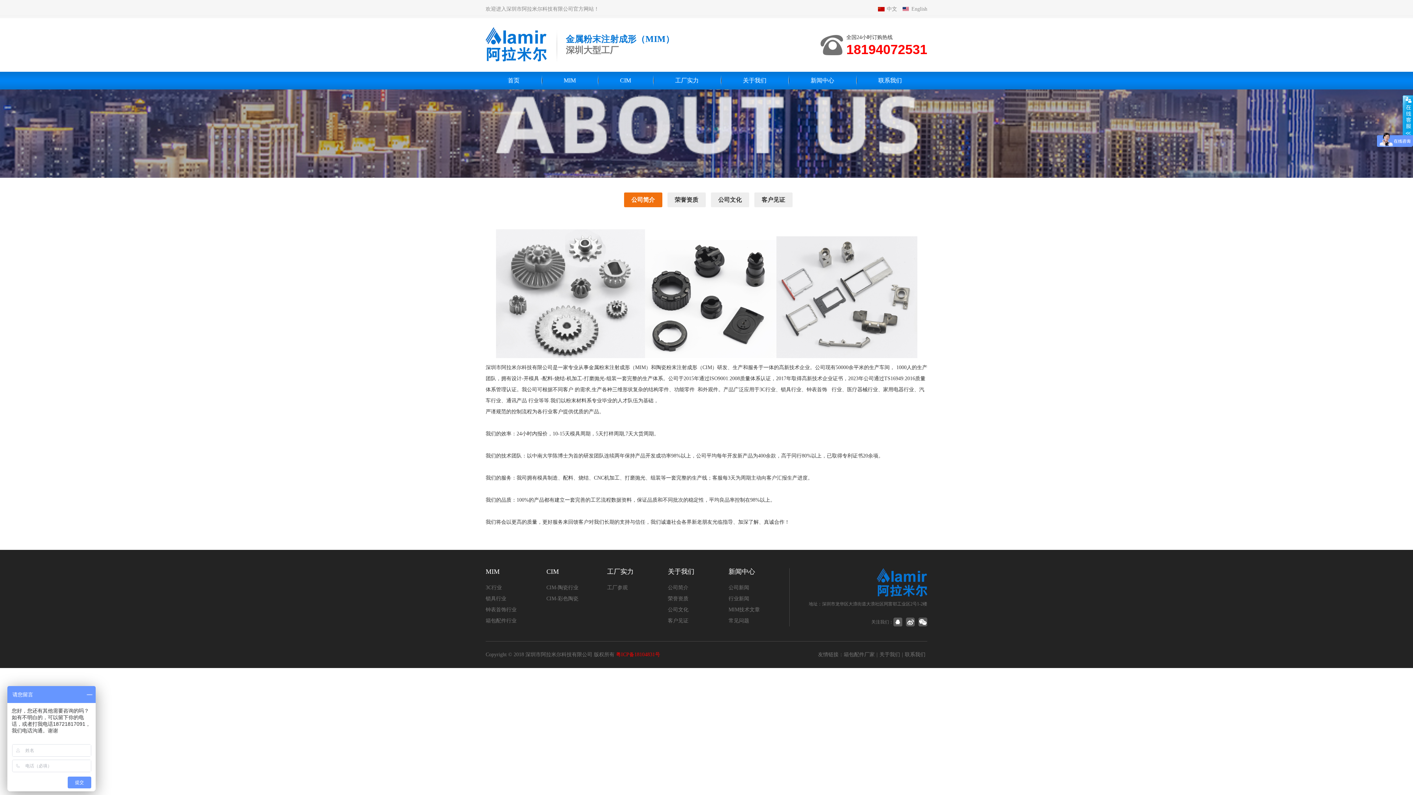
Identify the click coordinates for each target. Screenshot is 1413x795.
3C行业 (494, 587)
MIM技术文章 (744, 609)
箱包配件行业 (501, 620)
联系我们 (890, 80)
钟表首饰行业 (501, 609)
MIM (570, 80)
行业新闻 (739, 598)
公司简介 (643, 200)
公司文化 (730, 200)
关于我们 (754, 80)
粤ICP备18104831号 (638, 654)
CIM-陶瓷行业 (562, 587)
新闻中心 (822, 80)
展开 (1408, 116)
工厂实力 (687, 80)
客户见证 (773, 200)
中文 (892, 9)
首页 (514, 80)
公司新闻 (739, 587)
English (919, 9)
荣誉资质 (686, 200)
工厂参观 (617, 587)
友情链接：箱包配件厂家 (846, 654)
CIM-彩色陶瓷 (562, 598)
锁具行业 (496, 598)
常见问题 (739, 620)
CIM (625, 80)
